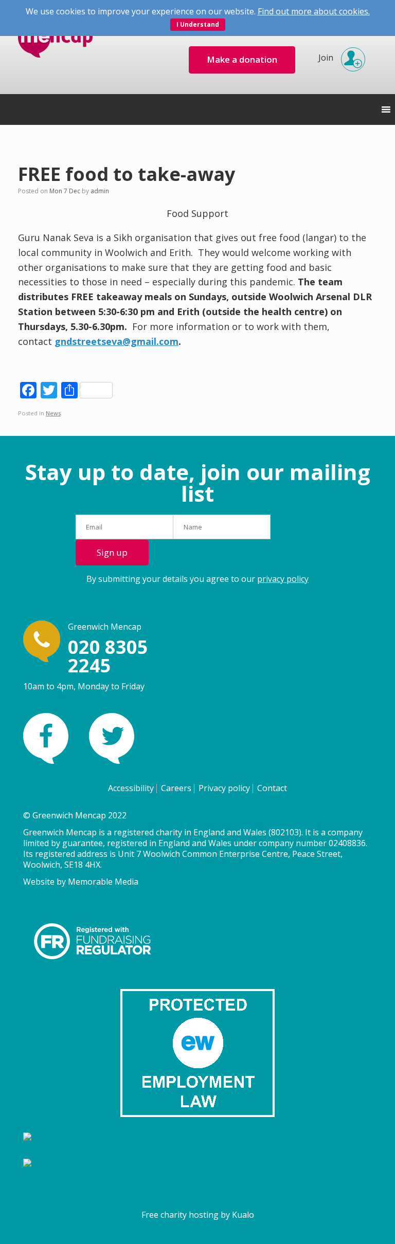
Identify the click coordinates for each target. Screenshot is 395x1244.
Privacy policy (224, 788)
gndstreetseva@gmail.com (116, 341)
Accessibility (131, 788)
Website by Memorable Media (80, 881)
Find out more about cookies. (314, 11)
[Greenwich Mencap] (55, 47)
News (53, 413)
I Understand (197, 24)
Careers (176, 788)
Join (325, 57)
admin (100, 191)
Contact (272, 788)
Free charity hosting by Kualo (197, 1214)
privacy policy (283, 578)
